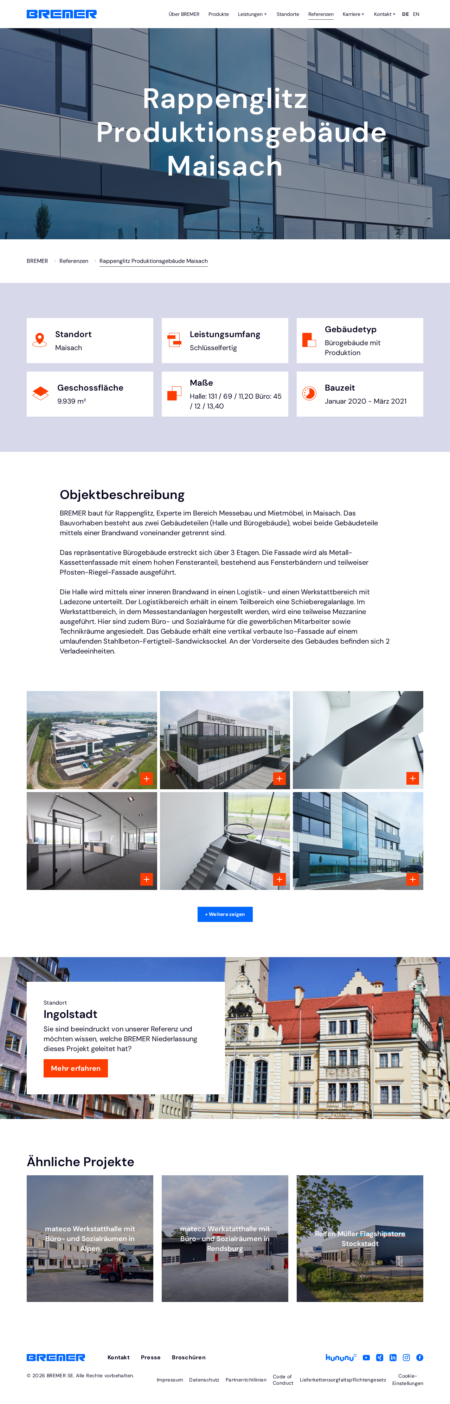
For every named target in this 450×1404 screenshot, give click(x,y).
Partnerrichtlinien (246, 1380)
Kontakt (119, 1357)
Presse (151, 1357)
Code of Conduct (283, 1379)
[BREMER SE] (62, 14)
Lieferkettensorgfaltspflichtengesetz (343, 1380)
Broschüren (189, 1357)
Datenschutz (204, 1380)
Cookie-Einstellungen (407, 1379)
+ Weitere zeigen (225, 914)
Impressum (170, 1380)
